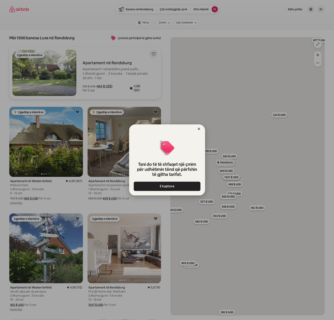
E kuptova (167, 186)
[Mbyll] (198, 128)
